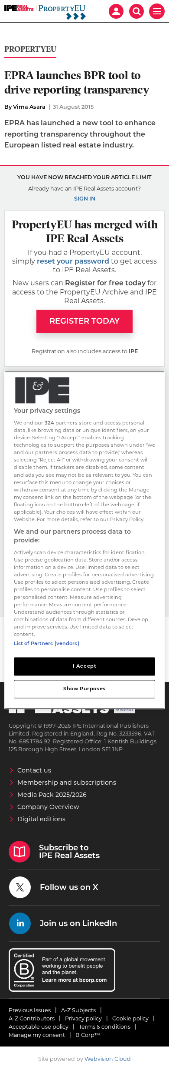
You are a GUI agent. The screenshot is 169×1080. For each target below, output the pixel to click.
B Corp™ (87, 1035)
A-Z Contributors (32, 1018)
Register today (84, 321)
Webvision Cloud (107, 1059)
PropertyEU (30, 49)
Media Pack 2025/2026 (52, 795)
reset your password (73, 261)
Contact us (34, 770)
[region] (84, 540)
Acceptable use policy (38, 1026)
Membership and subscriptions (66, 782)
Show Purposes (84, 688)
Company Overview (48, 807)
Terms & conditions (104, 1026)
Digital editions (41, 819)
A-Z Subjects (78, 1010)
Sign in (84, 198)
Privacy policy (83, 1018)
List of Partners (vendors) (46, 643)
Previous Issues (30, 1010)
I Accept (85, 666)
